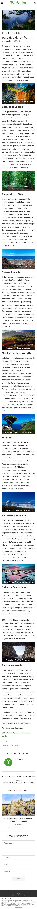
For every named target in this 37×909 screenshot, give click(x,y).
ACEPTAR (18, 907)
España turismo (8, 742)
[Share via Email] (27, 753)
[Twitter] (18, 894)
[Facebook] (13, 894)
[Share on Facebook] (8, 753)
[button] (4, 811)
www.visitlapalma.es (23, 723)
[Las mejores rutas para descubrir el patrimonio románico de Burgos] (18, 805)
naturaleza (15, 745)
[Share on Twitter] (12, 754)
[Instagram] (23, 894)
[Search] (35, 3)
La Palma (6, 745)
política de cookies (26, 904)
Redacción (8, 41)
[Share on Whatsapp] (19, 753)
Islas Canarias (21, 742)
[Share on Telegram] (23, 753)
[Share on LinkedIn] (15, 753)
